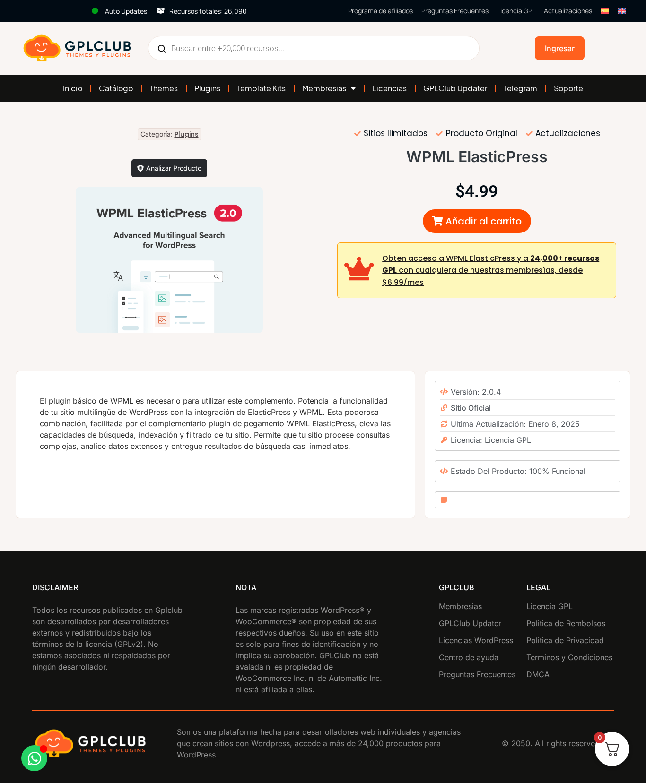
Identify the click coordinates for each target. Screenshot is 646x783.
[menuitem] (604, 11)
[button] (477, 221)
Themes (163, 88)
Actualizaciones (568, 10)
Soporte (568, 88)
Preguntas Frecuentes (455, 10)
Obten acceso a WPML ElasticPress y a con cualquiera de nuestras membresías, (490, 270)
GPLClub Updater (455, 88)
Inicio (72, 88)
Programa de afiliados (380, 10)
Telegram (520, 88)
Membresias (324, 88)
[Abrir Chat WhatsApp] (34, 758)
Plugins (207, 88)
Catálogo (116, 88)
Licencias (389, 88)
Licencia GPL (516, 10)
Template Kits (261, 88)
